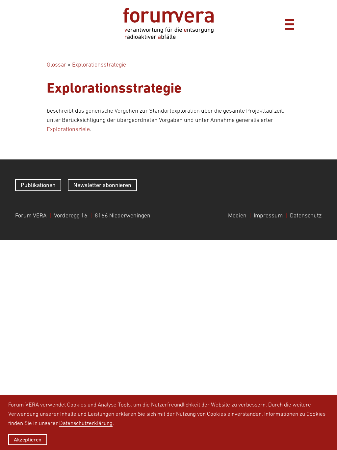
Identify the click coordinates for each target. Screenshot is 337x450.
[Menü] (289, 23)
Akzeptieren (27, 439)
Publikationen (38, 185)
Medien (237, 215)
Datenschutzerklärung (86, 423)
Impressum (268, 215)
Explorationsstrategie (99, 64)
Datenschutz (306, 215)
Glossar (56, 64)
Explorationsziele (68, 129)
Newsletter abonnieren (102, 185)
